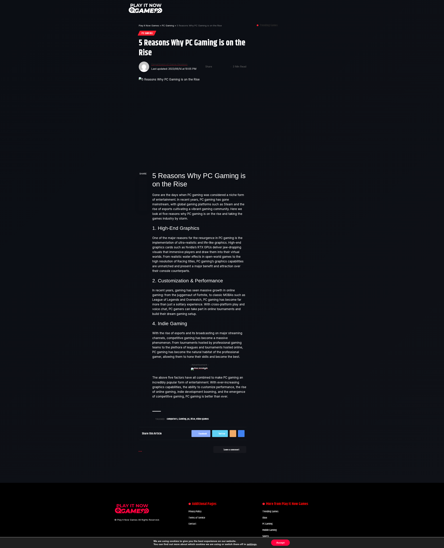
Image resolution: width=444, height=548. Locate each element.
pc (188, 419)
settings (252, 544)
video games (202, 419)
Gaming (182, 419)
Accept (280, 542)
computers (172, 419)
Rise (193, 419)
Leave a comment (231, 449)
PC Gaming (147, 33)
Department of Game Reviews (169, 64)
